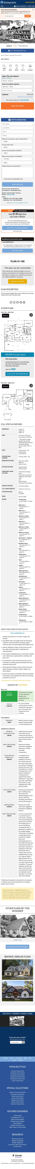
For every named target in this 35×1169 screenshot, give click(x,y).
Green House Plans (17, 1096)
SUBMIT (27, 16)
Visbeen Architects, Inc (17, 1125)
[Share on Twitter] (20, 302)
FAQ (30, 1058)
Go (23, 1042)
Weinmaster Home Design (17, 1127)
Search (6, 1058)
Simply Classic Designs (17, 1121)
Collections (18, 1058)
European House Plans (15, 55)
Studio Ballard (17, 1123)
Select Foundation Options (10, 84)
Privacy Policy (25, 13)
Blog (25, 1058)
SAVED (18, 6)
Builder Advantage (17, 1141)
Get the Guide (17, 251)
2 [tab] (17, 44)
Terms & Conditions (14, 13)
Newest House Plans (17, 1100)
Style (6, 55)
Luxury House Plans (17, 1098)
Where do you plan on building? (12, 156)
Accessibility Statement (27, 1163)
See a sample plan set (17, 633)
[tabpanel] (17, 31)
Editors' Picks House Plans (17, 1092)
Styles (11, 1058)
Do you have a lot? (7, 145)
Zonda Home (17, 1146)
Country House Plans (17, 1071)
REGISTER (23, 6)
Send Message (17, 184)
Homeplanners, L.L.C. (17, 1117)
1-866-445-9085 (29, 2)
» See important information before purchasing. (16, 680)
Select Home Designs (17, 1119)
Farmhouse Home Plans (17, 1077)
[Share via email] (11, 302)
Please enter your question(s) (11, 166)
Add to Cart (17, 106)
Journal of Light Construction (17, 1144)
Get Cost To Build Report (17, 228)
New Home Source (17, 1139)
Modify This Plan (17, 281)
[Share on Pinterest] (24, 302)
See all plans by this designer (17, 947)
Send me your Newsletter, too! (13, 179)
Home (2, 55)
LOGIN (29, 6)
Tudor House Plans (17, 1081)
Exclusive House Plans (17, 1094)
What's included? (6, 78)
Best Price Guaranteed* (25, 97)
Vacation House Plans (17, 1104)
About (14, 1060)
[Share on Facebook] (17, 302)
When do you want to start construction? (14, 139)
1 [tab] (15, 44)
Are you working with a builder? (12, 150)
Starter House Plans (17, 1102)
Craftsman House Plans (17, 1073)
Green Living (17, 1115)
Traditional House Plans (17, 1079)
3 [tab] (20, 44)
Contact (20, 1060)
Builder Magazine (17, 1143)
